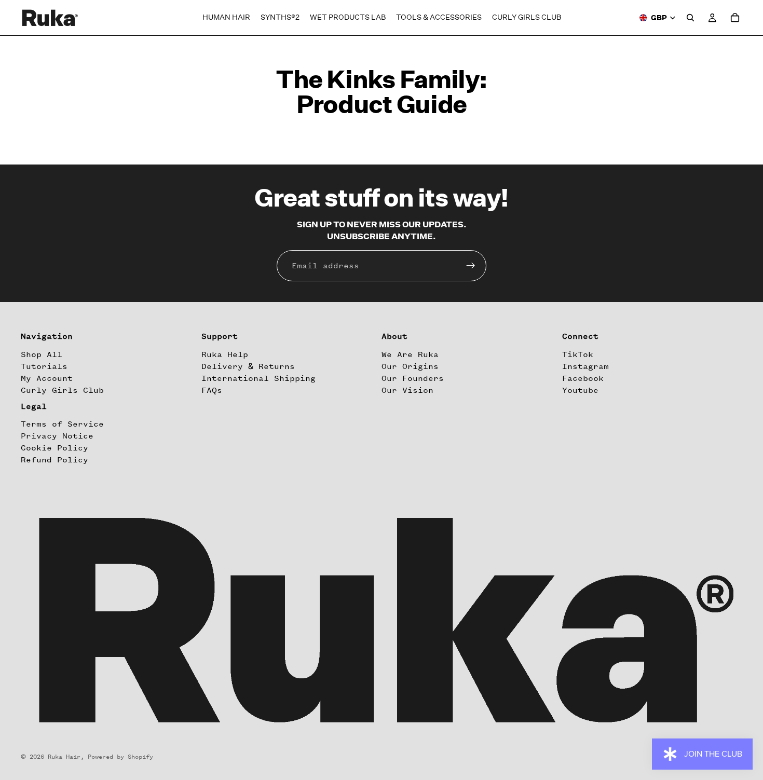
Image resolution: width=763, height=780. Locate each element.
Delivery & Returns (248, 366)
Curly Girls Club (62, 390)
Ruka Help (224, 354)
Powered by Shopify (120, 756)
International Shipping (258, 378)
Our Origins (410, 366)
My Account (47, 378)
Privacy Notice (57, 436)
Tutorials (44, 366)
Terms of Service (62, 424)
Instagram (585, 366)
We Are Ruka (410, 354)
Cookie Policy (54, 448)
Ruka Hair (64, 756)
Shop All (41, 354)
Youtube (580, 390)
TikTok (577, 354)
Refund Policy (54, 460)
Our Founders (413, 378)
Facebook (583, 378)
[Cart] (735, 17)
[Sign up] (471, 266)
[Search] (690, 17)
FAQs (211, 390)
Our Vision (407, 390)
